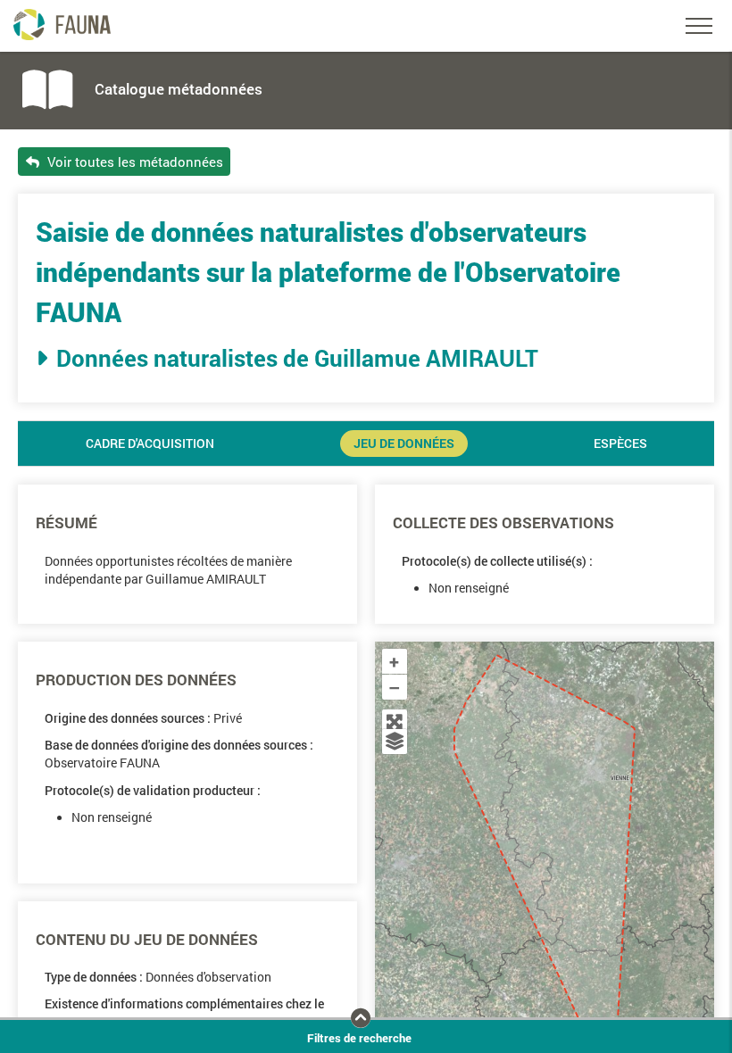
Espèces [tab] (620, 443)
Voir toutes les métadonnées (133, 161)
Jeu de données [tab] (404, 443)
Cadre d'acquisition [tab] (150, 443)
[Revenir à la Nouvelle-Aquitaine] (394, 721)
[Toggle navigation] (699, 26)
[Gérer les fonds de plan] (394, 741)
